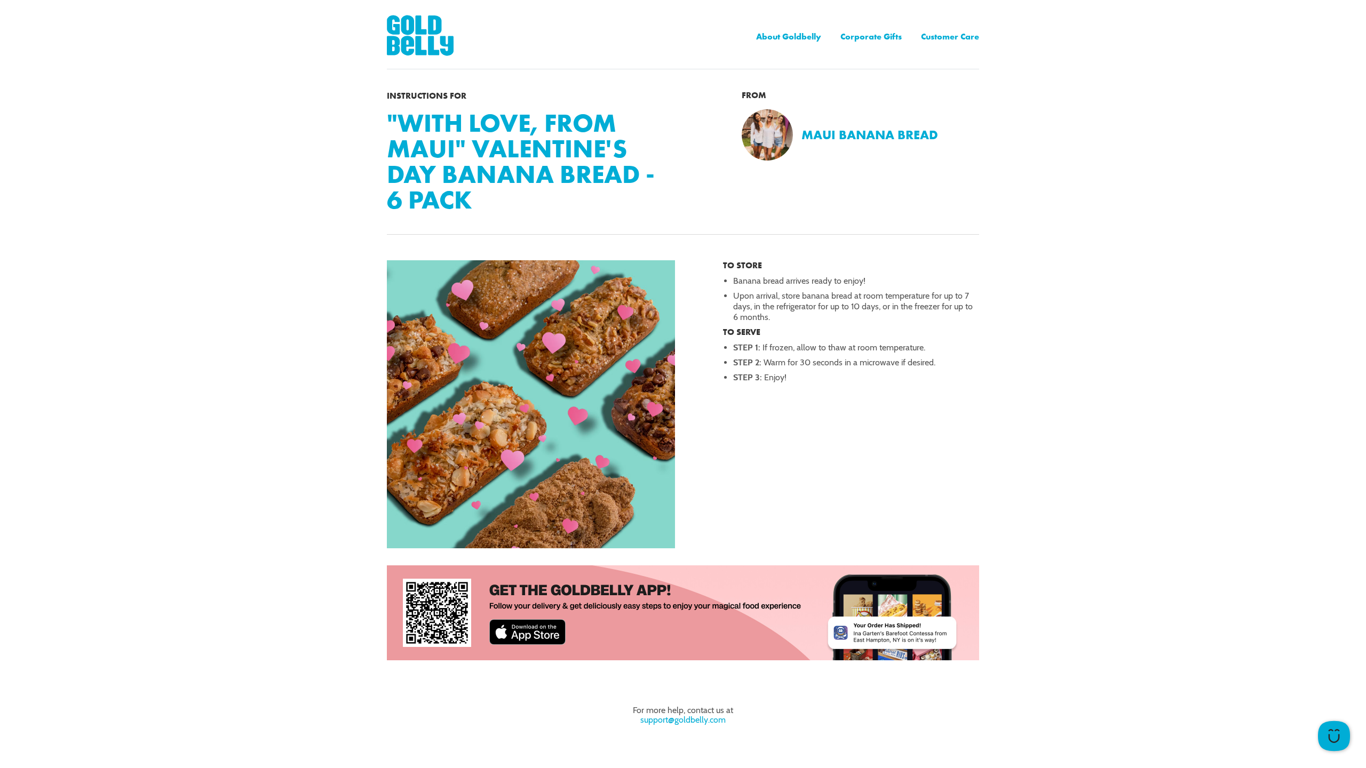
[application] (1334, 736)
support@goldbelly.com (683, 720)
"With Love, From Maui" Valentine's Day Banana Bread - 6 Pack (521, 161)
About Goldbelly (788, 36)
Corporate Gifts (871, 36)
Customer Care (950, 36)
